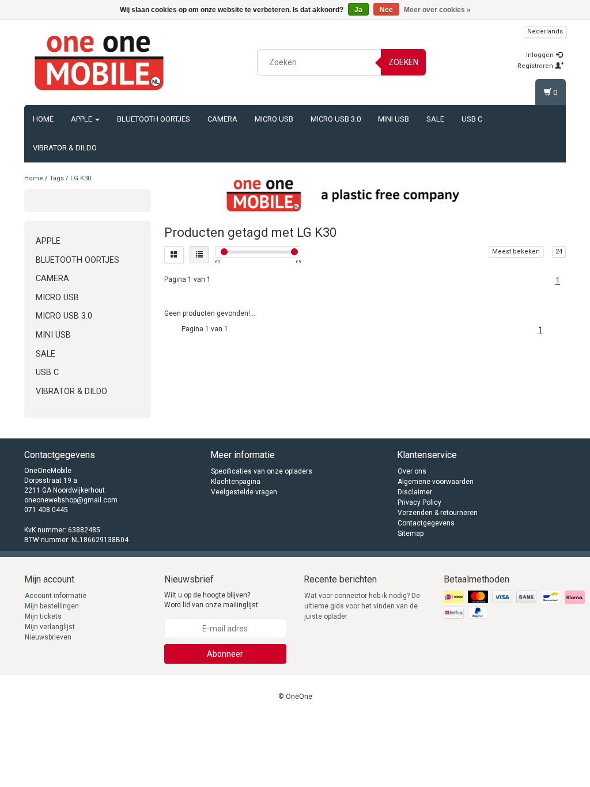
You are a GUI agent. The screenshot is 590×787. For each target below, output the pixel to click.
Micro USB (274, 119)
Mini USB (393, 119)
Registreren (536, 66)
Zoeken (403, 62)
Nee (386, 10)
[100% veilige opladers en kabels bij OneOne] (99, 60)
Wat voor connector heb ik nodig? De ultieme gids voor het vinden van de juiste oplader (362, 606)
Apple (82, 119)
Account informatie (55, 596)
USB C (472, 119)
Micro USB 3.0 (336, 119)
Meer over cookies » (437, 10)
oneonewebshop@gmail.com (71, 500)
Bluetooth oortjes (153, 119)
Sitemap (410, 533)
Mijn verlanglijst (50, 627)
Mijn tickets (43, 616)
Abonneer (225, 654)
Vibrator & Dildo (65, 147)
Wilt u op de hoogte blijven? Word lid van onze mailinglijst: (212, 600)
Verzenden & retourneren (438, 513)
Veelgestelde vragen (244, 492)
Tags (57, 178)
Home (43, 119)
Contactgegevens (426, 523)
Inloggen (540, 55)
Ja (358, 10)
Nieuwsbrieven (48, 637)
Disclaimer (415, 492)
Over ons (412, 471)
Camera (222, 119)
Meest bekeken (516, 251)
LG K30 (80, 178)
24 (558, 251)
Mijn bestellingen (52, 606)
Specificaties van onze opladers (261, 471)
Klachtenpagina (235, 482)
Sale (435, 119)
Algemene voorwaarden (436, 482)
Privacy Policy (419, 502)
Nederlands (545, 31)
